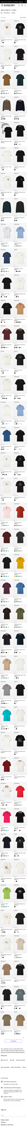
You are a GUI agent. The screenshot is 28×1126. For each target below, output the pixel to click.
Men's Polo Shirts (16, 1067)
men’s (12, 1049)
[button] (21, 2)
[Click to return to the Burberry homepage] (9, 5)
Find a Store (5, 1120)
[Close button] (25, 1)
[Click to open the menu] (25, 5)
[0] (22, 5)
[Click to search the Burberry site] (19, 5)
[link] (7, 13)
